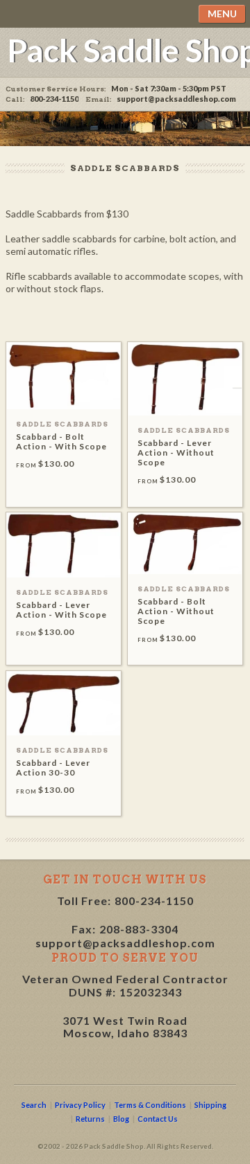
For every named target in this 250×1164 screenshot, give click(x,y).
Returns (90, 1118)
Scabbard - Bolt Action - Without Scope (176, 611)
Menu (222, 13)
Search (34, 1104)
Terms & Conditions (150, 1104)
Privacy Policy (80, 1104)
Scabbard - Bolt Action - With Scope (61, 441)
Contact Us (158, 1118)
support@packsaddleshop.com (176, 98)
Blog (121, 1118)
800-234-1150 (154, 900)
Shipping (210, 1104)
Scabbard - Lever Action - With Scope (61, 610)
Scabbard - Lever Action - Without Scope (176, 452)
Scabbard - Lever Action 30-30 (53, 768)
